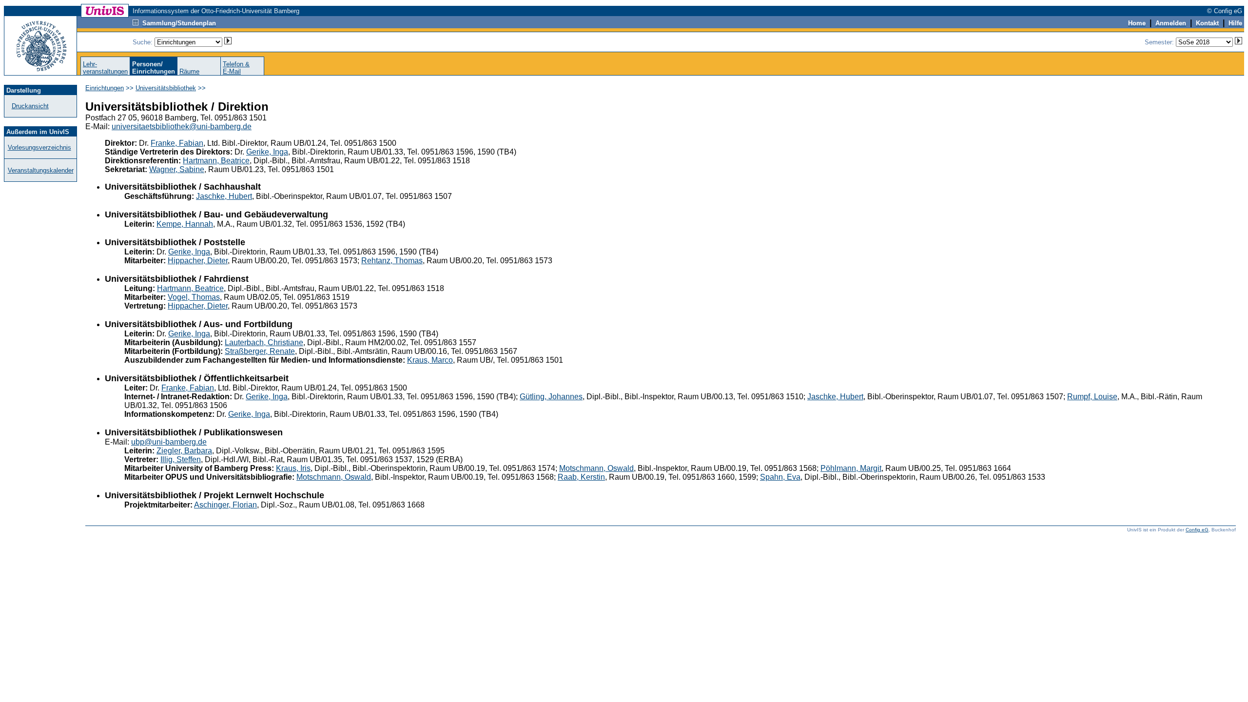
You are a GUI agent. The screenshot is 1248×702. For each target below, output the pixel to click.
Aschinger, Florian (225, 505)
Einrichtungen (104, 88)
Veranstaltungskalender (41, 170)
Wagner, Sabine (176, 169)
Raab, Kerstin (581, 477)
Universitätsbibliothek (166, 88)
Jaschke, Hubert (224, 196)
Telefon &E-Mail (236, 67)
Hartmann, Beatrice (216, 160)
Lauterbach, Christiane (264, 342)
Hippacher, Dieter (198, 260)
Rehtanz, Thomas (392, 260)
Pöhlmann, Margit (850, 468)
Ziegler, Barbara (184, 451)
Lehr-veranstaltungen (105, 67)
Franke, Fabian (177, 143)
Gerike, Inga (267, 152)
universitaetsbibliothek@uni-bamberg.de (182, 126)
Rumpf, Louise (1092, 396)
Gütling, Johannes (551, 396)
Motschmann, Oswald (596, 468)
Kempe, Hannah (184, 224)
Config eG (1197, 529)
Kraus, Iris (293, 468)
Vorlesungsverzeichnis (39, 147)
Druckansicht (30, 106)
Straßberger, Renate (260, 351)
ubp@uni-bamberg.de (169, 442)
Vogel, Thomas (194, 297)
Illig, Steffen (180, 459)
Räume (189, 71)
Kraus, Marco (430, 360)
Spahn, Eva (780, 477)
